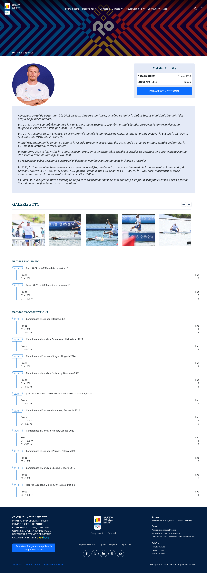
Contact (112, 533)
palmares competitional (164, 91)
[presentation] (184, 204)
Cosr (171, 564)
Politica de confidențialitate (49, 564)
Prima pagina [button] (72, 8)
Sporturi (126, 544)
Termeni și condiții (22, 564)
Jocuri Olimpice (134, 8)
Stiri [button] (165, 8)
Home (18, 52)
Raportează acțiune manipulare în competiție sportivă (34, 548)
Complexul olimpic (86, 544)
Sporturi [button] (152, 8)
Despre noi (88, 8)
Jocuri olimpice (109, 544)
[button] (201, 8)
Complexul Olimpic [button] (110, 8)
